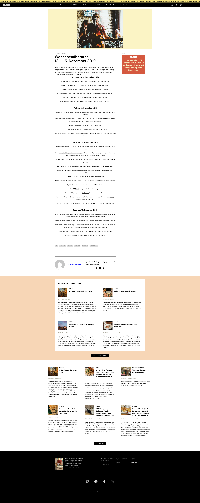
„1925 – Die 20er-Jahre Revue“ (90, 119)
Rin (92, 129)
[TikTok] (176, 5)
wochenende (93, 245)
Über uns (123, 5)
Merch (97, 5)
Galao (70, 93)
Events (60, 5)
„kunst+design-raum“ (94, 81)
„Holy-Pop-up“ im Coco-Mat (68, 112)
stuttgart (85, 245)
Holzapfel (85, 193)
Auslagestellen (122, 459)
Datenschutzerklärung (94, 491)
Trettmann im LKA (75, 231)
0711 (56, 245)
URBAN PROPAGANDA (111, 499)
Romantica (67, 101)
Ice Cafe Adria (83, 203)
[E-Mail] (103, 268)
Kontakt (134, 463)
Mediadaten (110, 5)
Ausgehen (62, 245)
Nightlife (70, 245)
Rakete (112, 197)
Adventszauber (83, 225)
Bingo (101, 89)
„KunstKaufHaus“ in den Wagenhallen (70, 153)
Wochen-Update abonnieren (107, 459)
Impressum (110, 491)
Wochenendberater (60, 53)
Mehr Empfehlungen (100, 356)
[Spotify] (96, 481)
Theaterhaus (61, 221)
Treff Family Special (90, 97)
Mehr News (100, 444)
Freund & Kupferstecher (96, 177)
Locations (73, 5)
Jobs (133, 459)
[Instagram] (172, 5)
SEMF (77, 189)
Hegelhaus (66, 85)
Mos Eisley (85, 136)
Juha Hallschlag (78, 181)
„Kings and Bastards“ (64, 159)
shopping (77, 245)
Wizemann (98, 125)
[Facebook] (100, 268)
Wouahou (63, 166)
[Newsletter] (181, 5)
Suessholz (70, 170)
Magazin (86, 5)
